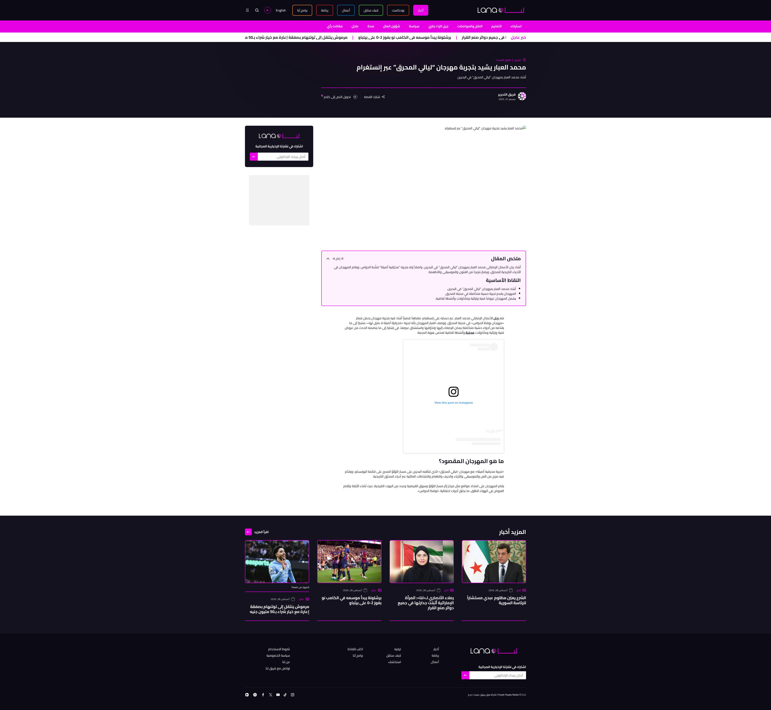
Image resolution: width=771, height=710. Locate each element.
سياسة (414, 26)
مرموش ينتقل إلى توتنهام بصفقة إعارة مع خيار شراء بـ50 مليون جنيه (324, 37)
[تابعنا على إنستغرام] (293, 695)
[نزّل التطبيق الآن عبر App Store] (255, 695)
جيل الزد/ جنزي (438, 26)
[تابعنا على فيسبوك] (263, 695)
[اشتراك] (254, 157)
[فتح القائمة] (247, 10)
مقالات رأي (335, 26)
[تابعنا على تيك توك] (285, 694)
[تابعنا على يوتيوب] (278, 695)
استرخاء (516, 26)
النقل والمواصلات (469, 26)
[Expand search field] (257, 10)
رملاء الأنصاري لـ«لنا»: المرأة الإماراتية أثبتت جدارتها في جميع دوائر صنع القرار (426, 602)
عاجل (355, 26)
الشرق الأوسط (504, 60)
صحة (370, 26)
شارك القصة (372, 96)
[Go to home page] (501, 10)
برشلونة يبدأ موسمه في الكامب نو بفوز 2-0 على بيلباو (441, 37)
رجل (496, 318)
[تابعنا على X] (270, 694)
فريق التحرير (507, 94)
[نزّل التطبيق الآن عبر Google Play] (247, 695)
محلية (469, 332)
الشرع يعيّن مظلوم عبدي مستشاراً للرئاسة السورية (496, 600)
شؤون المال (391, 26)
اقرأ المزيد (261, 532)
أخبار (519, 590)
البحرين (517, 60)
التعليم (496, 26)
